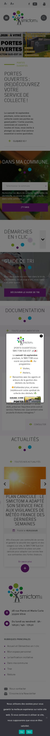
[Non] (46, 717)
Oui (21, 732)
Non (29, 732)
